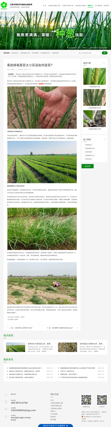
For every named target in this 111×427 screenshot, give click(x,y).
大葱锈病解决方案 (94, 87)
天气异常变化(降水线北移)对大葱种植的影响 (73, 377)
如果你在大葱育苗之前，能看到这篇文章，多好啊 (40, 343)
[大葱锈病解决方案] (94, 76)
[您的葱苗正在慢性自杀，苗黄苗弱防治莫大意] (67, 347)
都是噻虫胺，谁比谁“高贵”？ (69, 374)
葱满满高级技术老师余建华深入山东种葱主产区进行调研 (77, 368)
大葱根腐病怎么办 (45, 53)
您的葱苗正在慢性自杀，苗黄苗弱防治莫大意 (92, 343)
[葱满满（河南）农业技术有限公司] (4, 9)
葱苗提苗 (17, 317)
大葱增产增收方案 (67, 5)
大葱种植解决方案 (25, 53)
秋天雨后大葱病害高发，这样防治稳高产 (21, 377)
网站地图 (53, 419)
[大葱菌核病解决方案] (94, 118)
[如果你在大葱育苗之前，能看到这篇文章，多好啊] (15, 347)
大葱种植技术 (14, 53)
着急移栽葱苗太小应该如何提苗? (99, 48)
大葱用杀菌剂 (35, 53)
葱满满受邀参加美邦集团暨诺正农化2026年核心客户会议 (26, 368)
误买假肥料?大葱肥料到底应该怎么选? (62, 328)
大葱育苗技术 (55, 53)
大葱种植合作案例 (80, 5)
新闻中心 (90, 5)
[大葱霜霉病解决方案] (94, 97)
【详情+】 (44, 351)
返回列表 (87, 166)
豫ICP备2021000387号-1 (93, 414)
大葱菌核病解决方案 (94, 129)
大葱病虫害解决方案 (54, 5)
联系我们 (106, 5)
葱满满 (22, 317)
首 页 (44, 5)
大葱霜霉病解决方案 (94, 108)
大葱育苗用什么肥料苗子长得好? (23, 328)
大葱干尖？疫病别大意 (67, 371)
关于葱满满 (98, 5)
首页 (79, 48)
